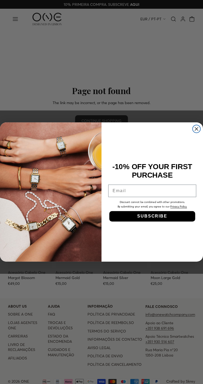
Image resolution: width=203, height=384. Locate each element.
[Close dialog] (197, 129)
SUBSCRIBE (152, 216)
